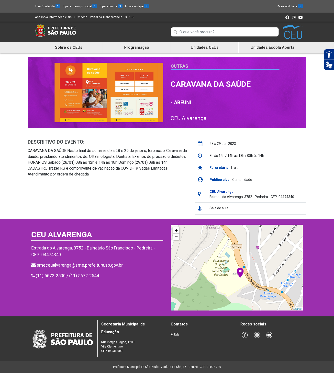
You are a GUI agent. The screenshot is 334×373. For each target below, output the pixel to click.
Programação (136, 47)
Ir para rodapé (136, 6)
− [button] (176, 236)
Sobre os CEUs (68, 47)
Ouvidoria (80, 17)
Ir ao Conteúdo (47, 6)
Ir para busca (110, 6)
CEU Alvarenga (189, 118)
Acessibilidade (289, 6)
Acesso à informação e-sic (53, 17)
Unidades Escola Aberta (272, 47)
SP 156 (129, 17)
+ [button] (176, 230)
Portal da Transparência (106, 17)
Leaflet (297, 309)
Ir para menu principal (79, 6)
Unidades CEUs (205, 47)
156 (176, 334)
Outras (179, 66)
